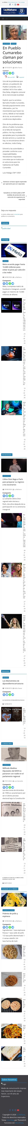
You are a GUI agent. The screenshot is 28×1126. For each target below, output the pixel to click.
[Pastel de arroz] (11, 1057)
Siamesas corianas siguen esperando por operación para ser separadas (15, 183)
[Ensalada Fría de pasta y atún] (11, 958)
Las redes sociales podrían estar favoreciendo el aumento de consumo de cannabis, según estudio (24, 366)
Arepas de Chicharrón (24, 1003)
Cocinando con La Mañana (8, 910)
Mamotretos (5, 677)
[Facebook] (4, 73)
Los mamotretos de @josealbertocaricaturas (13, 700)
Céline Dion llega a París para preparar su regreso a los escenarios (13, 482)
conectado (17, 214)
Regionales (13, 43)
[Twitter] (7, 73)
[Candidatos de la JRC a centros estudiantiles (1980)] (11, 819)
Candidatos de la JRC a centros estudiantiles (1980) (24, 812)
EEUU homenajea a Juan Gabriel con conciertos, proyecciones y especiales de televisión (24, 530)
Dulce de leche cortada (24, 977)
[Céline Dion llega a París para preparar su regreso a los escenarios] (14, 466)
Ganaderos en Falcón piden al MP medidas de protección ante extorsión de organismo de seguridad (14, 196)
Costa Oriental (6, 43)
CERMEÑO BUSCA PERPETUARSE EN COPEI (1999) (24, 849)
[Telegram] (13, 73)
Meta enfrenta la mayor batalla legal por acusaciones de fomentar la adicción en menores (24, 419)
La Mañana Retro (6, 764)
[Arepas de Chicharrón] (11, 1010)
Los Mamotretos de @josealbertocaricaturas (13, 682)
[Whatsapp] (10, 73)
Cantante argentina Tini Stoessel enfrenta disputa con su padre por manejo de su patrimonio (24, 634)
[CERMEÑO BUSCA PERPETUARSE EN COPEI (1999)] (11, 856)
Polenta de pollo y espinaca (10, 914)
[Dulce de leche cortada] (11, 984)
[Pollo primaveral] (11, 1034)
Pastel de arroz (24, 1050)
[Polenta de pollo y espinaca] (14, 900)
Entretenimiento (6, 475)
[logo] (3, 1084)
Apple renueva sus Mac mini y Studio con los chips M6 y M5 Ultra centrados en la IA (24, 315)
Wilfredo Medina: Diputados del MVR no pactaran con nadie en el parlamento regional (13, 772)
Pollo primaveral (24, 1028)
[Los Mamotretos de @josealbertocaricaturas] (11, 723)
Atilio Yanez (18, 68)
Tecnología (5, 261)
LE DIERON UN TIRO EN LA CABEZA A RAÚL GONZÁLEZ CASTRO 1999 (13, 878)
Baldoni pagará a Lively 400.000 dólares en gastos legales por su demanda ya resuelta (24, 581)
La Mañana (18, 277)
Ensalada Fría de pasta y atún (24, 951)
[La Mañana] (3, 18)
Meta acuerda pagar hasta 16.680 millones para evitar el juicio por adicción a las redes (14, 268)
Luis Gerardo (18, 781)
